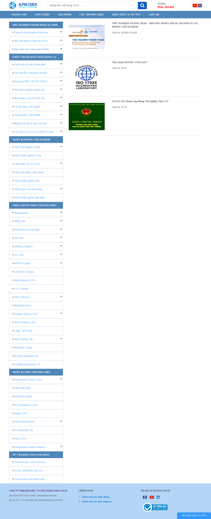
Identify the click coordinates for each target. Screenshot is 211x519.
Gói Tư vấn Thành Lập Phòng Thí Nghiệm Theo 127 (140, 101)
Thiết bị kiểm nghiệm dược (27, 181)
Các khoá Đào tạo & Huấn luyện (29, 479)
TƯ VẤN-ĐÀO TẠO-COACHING (31, 454)
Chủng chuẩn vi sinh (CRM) (27, 115)
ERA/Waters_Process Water (27, 229)
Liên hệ (154, 14)
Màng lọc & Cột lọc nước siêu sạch (30, 123)
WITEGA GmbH (22, 263)
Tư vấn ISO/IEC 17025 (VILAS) (29, 462)
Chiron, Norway (21, 297)
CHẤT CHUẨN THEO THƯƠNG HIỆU (34, 205)
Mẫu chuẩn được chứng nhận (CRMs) (31, 49)
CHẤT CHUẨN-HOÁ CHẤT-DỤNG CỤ (34, 57)
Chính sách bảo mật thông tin (97, 501)
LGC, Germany (21, 288)
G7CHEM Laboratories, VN (27, 364)
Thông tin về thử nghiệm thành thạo (31, 32)
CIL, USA (19, 255)
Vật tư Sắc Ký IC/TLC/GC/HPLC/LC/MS (33, 132)
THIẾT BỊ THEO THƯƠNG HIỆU (31, 372)
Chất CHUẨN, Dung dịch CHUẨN (30, 73)
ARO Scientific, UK (23, 339)
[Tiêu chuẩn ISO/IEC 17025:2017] (87, 77)
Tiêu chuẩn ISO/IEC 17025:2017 (129, 62)
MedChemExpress (22, 305)
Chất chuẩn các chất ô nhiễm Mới (29, 64)
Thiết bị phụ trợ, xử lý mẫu (27, 164)
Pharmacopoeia (21, 213)
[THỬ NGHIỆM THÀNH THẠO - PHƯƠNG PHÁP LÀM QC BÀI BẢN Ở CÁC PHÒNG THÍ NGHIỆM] (87, 38)
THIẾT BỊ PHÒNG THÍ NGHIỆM (31, 139)
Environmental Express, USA (28, 379)
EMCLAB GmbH (22, 388)
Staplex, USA (20, 413)
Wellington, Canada (23, 347)
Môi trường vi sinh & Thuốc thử (29, 98)
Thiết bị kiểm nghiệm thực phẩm (29, 197)
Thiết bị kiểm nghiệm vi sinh (27, 155)
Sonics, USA (20, 438)
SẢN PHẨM (64, 14)
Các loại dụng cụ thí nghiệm (27, 106)
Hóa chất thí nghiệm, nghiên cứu (29, 90)
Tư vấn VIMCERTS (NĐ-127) (28, 470)
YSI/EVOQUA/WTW (24, 422)
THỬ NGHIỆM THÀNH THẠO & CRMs (35, 25)
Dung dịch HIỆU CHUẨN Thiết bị (30, 81)
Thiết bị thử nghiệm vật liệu (27, 147)
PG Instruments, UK (23, 430)
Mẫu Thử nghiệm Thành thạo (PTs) (30, 41)
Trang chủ (19, 14)
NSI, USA (19, 238)
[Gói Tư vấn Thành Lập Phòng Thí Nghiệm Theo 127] (87, 116)
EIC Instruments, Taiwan (25, 405)
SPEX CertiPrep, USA (24, 322)
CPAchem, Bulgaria (23, 246)
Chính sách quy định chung (95, 497)
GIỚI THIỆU (42, 14)
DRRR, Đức (19, 221)
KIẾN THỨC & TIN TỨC (126, 14)
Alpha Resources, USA (24, 280)
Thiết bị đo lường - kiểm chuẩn (28, 172)
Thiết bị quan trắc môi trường (28, 189)
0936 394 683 (166, 7)
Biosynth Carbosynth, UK (26, 356)
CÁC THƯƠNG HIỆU (91, 14)
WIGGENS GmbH (23, 396)
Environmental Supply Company (29, 447)
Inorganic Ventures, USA (25, 314)
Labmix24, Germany (23, 272)
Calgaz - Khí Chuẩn (23, 331)
